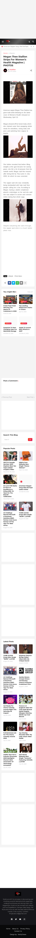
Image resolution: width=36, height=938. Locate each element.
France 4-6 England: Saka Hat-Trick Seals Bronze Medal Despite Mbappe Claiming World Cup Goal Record (26, 711)
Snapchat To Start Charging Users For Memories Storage (10, 329)
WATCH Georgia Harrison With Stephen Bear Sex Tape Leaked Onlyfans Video (9, 466)
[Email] (21, 283)
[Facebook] (9, 283)
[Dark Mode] (29, 41)
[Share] (31, 70)
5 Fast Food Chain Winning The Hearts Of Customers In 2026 (10, 308)
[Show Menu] (2, 41)
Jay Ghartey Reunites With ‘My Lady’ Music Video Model (25, 735)
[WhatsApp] (17, 283)
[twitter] (16, 919)
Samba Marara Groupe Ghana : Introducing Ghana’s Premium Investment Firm (25, 680)
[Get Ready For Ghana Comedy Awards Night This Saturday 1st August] (10, 699)
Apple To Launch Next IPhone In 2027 (25, 329)
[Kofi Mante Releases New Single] (26, 748)
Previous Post (7, 397)
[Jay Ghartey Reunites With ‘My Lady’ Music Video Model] (26, 726)
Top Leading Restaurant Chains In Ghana (25, 307)
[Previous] (31, 46)
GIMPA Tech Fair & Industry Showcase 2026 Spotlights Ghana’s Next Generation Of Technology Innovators (10, 760)
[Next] (34, 46)
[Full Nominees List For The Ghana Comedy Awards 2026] (10, 726)
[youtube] (20, 919)
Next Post (30, 397)
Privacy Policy (25, 929)
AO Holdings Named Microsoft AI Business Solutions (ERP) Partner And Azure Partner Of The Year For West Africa (10, 519)
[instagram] (24, 919)
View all (30, 292)
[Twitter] (13, 283)
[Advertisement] (18, 19)
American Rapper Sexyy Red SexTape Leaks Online (16, 46)
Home (5, 53)
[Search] (33, 41)
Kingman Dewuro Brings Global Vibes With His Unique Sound (25, 658)
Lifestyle (12, 53)
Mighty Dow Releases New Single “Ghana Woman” (24, 465)
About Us (15, 929)
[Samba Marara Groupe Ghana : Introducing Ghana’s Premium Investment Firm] (26, 670)
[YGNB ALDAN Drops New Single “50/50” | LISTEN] (10, 649)
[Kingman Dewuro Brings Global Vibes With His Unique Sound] (26, 649)
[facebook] (11, 919)
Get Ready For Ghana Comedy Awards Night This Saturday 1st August (9, 709)
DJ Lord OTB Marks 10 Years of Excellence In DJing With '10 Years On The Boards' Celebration (10, 491)
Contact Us (18, 931)
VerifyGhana (22, 934)
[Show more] (25, 283)
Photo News (18, 276)
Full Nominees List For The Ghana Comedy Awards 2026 (9, 735)
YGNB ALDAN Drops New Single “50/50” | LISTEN (25, 514)
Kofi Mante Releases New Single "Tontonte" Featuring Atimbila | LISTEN (25, 758)
